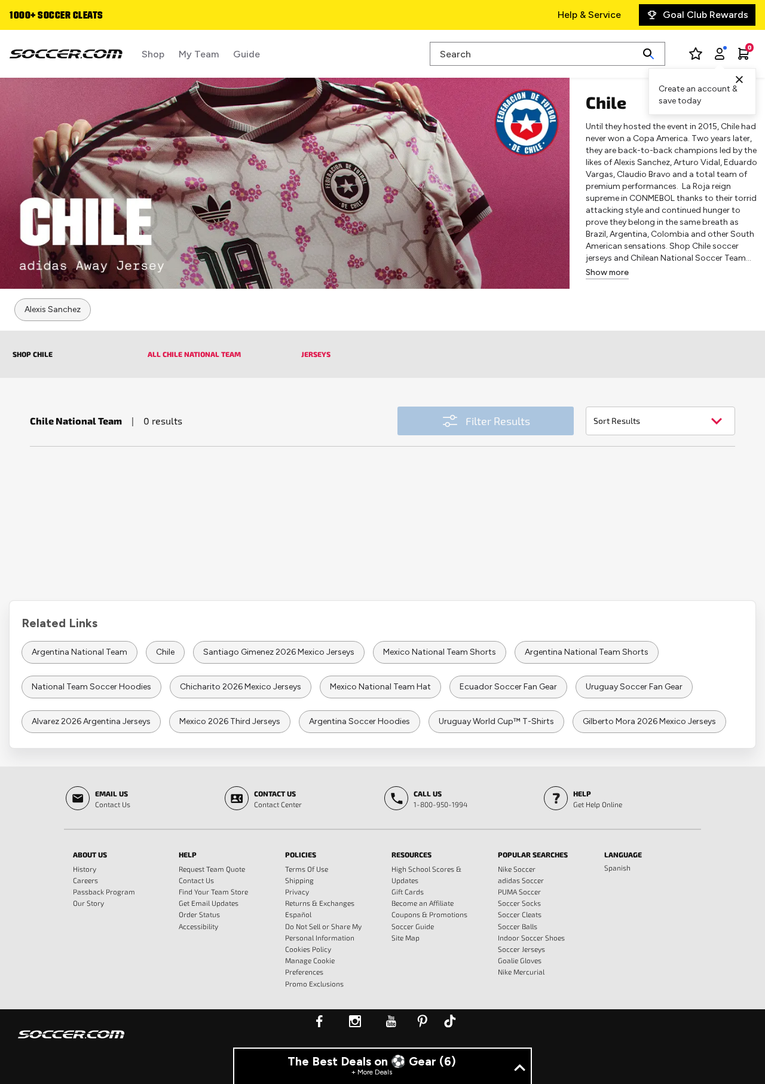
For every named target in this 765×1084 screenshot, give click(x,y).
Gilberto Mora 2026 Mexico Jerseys (649, 721)
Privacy (297, 891)
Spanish (617, 867)
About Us (90, 854)
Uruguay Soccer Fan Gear (634, 687)
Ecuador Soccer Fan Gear (508, 687)
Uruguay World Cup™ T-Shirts (496, 721)
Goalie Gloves (519, 960)
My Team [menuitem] (199, 54)
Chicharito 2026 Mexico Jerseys (240, 687)
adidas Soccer (521, 880)
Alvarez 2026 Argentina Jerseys (91, 721)
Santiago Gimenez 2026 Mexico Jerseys (278, 652)
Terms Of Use (306, 869)
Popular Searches (533, 854)
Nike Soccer (517, 869)
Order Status (199, 914)
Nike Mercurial (521, 971)
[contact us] (71, 1042)
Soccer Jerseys (521, 949)
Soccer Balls (517, 926)
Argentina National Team (79, 652)
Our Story (88, 903)
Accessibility (198, 926)
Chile (165, 652)
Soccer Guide (412, 926)
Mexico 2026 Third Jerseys (229, 721)
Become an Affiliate (422, 903)
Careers (85, 880)
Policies (300, 854)
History (84, 869)
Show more (607, 272)
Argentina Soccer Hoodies (359, 721)
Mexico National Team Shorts (439, 652)
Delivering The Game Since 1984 (81, 16)
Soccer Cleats (519, 914)
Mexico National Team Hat (380, 687)
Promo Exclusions (314, 983)
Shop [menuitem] (153, 54)
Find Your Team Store (213, 891)
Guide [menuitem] (246, 54)
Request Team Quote (212, 869)
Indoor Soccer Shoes (531, 937)
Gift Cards (407, 891)
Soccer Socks (519, 903)
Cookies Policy (308, 949)
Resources (411, 854)
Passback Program (104, 891)
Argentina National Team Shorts (586, 652)
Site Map (405, 937)
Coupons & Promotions (429, 914)
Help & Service (589, 14)
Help (188, 854)
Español (298, 914)
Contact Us (196, 880)
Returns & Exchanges (319, 903)
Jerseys (316, 354)
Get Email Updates (208, 903)
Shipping (299, 880)
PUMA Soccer (519, 891)
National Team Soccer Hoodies (91, 687)
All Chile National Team (194, 354)
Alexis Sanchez (53, 309)
